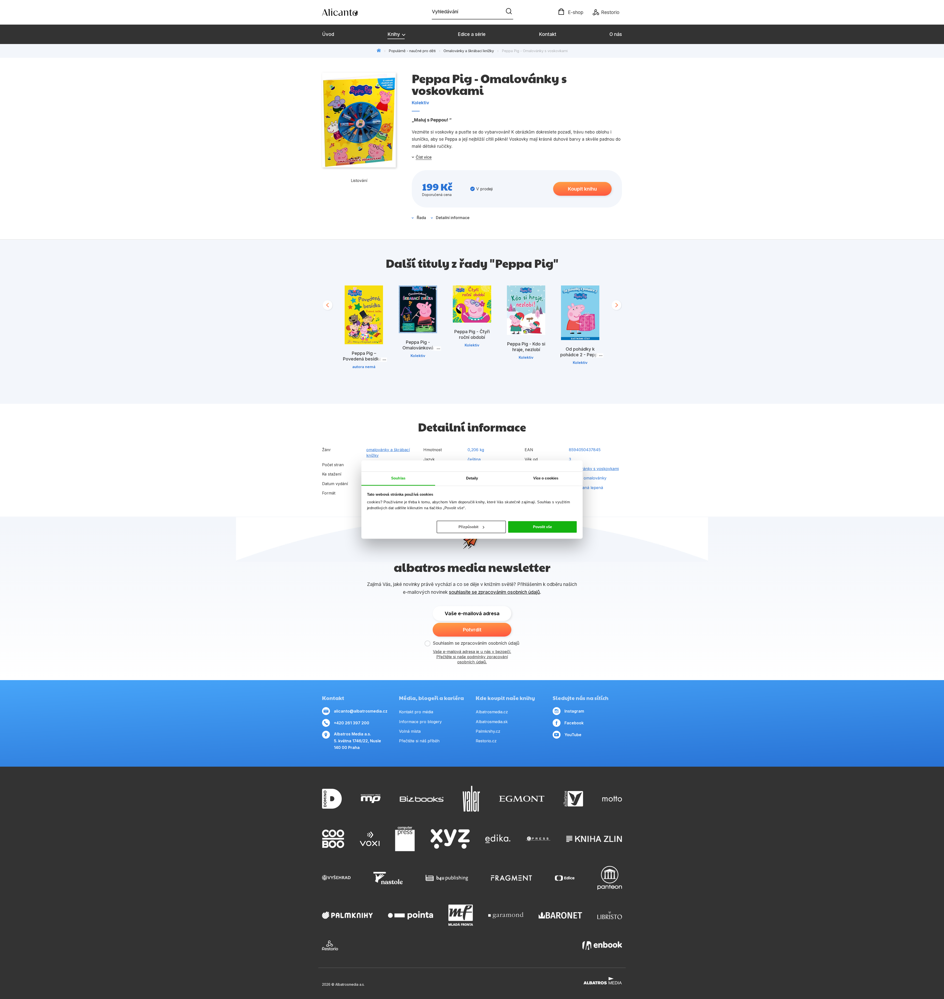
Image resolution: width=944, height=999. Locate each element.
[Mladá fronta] (460, 915)
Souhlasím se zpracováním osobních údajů (476, 643)
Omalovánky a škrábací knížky (468, 50)
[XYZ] (450, 839)
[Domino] (332, 798)
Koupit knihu (582, 189)
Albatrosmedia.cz (492, 711)
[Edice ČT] (564, 878)
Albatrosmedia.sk (492, 721)
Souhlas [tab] (398, 478)
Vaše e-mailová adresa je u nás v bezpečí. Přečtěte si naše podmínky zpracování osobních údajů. (472, 656)
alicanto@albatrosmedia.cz (360, 711)
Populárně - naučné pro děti (412, 50)
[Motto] (612, 798)
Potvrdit (472, 630)
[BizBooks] (421, 798)
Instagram (574, 711)
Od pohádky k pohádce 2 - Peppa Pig (580, 354)
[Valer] (471, 798)
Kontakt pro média (416, 711)
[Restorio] (330, 945)
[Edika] (498, 839)
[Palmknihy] (347, 915)
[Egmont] (522, 798)
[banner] (350, 12)
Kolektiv (420, 102)
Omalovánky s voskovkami (594, 468)
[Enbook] (602, 945)
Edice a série (472, 34)
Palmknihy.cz (488, 731)
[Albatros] (573, 798)
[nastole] (388, 878)
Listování (359, 180)
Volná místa (410, 731)
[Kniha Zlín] (594, 839)
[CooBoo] (333, 839)
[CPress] (538, 839)
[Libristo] (609, 915)
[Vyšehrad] (336, 878)
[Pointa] (411, 915)
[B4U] (446, 878)
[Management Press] (371, 798)
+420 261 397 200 (351, 722)
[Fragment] (511, 878)
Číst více (424, 157)
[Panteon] (609, 878)
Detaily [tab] (472, 478)
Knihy (394, 34)
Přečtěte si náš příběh (419, 740)
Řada (421, 217)
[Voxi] (370, 839)
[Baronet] (560, 915)
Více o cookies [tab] (545, 478)
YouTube (572, 734)
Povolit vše (542, 526)
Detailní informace (453, 217)
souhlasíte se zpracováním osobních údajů (494, 592)
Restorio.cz (486, 740)
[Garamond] (506, 915)
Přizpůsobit (468, 526)
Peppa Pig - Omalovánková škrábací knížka (418, 348)
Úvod (328, 34)
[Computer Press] (405, 839)
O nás (615, 34)
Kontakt (547, 34)
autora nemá (363, 366)
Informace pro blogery (420, 721)
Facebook (574, 722)
